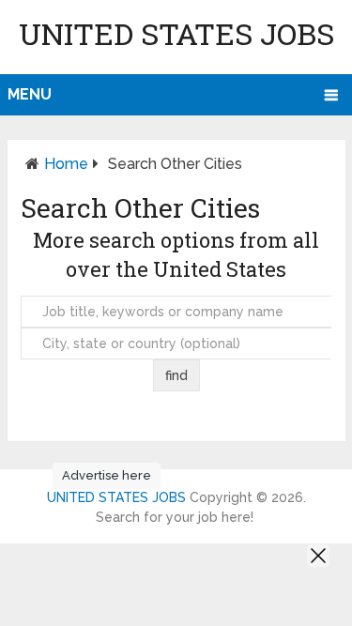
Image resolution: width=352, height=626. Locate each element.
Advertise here (106, 475)
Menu (30, 94)
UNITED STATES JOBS (176, 33)
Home (66, 164)
